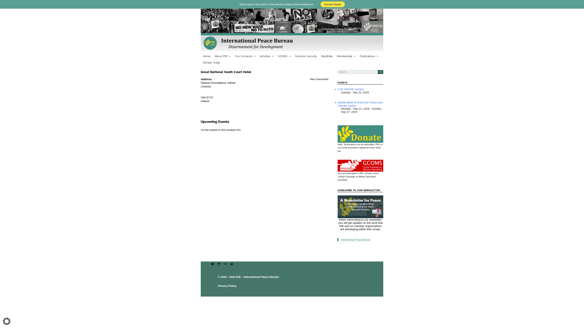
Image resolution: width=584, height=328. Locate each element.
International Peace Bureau (355, 239)
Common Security (306, 56)
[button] (6, 321)
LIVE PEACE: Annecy (351, 89)
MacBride (327, 56)
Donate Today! (332, 4)
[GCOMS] (360, 166)
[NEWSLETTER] (360, 206)
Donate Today (211, 62)
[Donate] (360, 134)
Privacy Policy (227, 285)
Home (206, 56)
